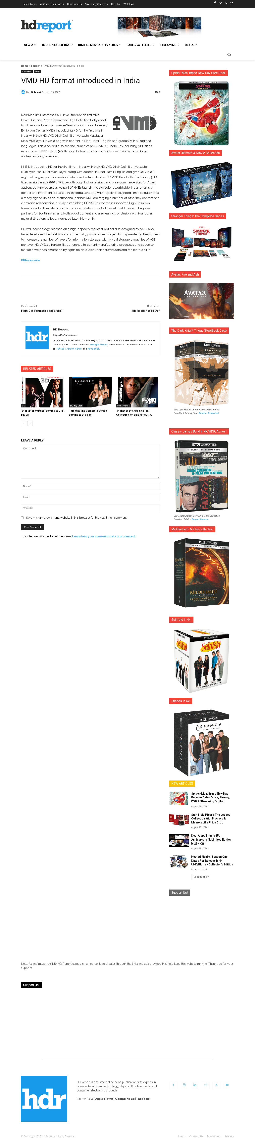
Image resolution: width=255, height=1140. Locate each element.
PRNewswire (30, 260)
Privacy (229, 1136)
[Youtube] (231, 3)
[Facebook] (215, 3)
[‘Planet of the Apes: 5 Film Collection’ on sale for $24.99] (138, 392)
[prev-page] (23, 423)
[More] (126, 102)
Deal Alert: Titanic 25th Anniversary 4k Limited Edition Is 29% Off (211, 839)
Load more (200, 877)
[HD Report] (47, 26)
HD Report (35, 92)
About (181, 1136)
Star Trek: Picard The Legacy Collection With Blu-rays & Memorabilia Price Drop (210, 818)
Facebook (93, 348)
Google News (98, 344)
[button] (229, 54)
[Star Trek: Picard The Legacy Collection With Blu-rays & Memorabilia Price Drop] (179, 819)
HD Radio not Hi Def (146, 311)
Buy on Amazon (200, 519)
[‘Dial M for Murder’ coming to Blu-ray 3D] (43, 392)
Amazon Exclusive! (209, 413)
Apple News (74, 348)
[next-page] (29, 423)
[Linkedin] (195, 1085)
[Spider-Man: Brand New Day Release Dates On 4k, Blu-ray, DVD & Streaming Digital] (179, 798)
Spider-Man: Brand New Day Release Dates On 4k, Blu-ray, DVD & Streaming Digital (210, 797)
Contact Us (196, 1136)
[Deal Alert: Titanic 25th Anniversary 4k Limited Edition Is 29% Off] (179, 840)
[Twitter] (226, 3)
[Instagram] (220, 3)
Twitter (60, 348)
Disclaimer (214, 1136)
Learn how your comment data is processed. (103, 536)
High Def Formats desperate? (42, 311)
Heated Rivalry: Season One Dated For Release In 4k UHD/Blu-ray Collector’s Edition (212, 860)
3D (23, 405)
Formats (36, 65)
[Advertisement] (201, 926)
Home (24, 65)
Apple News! (104, 1098)
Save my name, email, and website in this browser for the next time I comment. (76, 517)
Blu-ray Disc (76, 405)
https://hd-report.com (65, 335)
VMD (37, 71)
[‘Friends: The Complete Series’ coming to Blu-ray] (90, 392)
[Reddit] (206, 1085)
